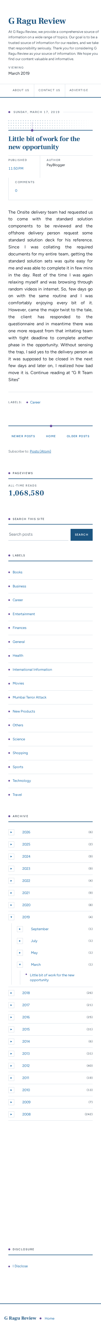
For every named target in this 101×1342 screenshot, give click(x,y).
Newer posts (23, 436)
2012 (26, 1066)
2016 (26, 1017)
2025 (26, 844)
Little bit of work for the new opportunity (44, 143)
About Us (21, 90)
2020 (26, 905)
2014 (26, 1041)
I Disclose (20, 1266)
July (34, 941)
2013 (26, 1054)
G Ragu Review (37, 21)
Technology (22, 781)
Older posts (78, 436)
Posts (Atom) (40, 451)
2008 (26, 1114)
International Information (32, 669)
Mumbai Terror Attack (29, 697)
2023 (26, 869)
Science (19, 739)
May (34, 953)
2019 (26, 917)
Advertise (78, 90)
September (39, 929)
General (19, 642)
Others (18, 725)
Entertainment (24, 614)
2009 (26, 1102)
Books (17, 572)
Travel (17, 795)
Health (18, 655)
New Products (24, 711)
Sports (18, 767)
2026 (26, 832)
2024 (26, 856)
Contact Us (50, 90)
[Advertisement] (50, 1184)
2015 (26, 1029)
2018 (26, 993)
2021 (26, 893)
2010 (26, 1090)
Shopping (20, 753)
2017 (26, 1005)
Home (51, 436)
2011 (25, 1078)
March (36, 965)
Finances (19, 628)
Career (35, 402)
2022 (26, 881)
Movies (18, 683)
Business (19, 586)
